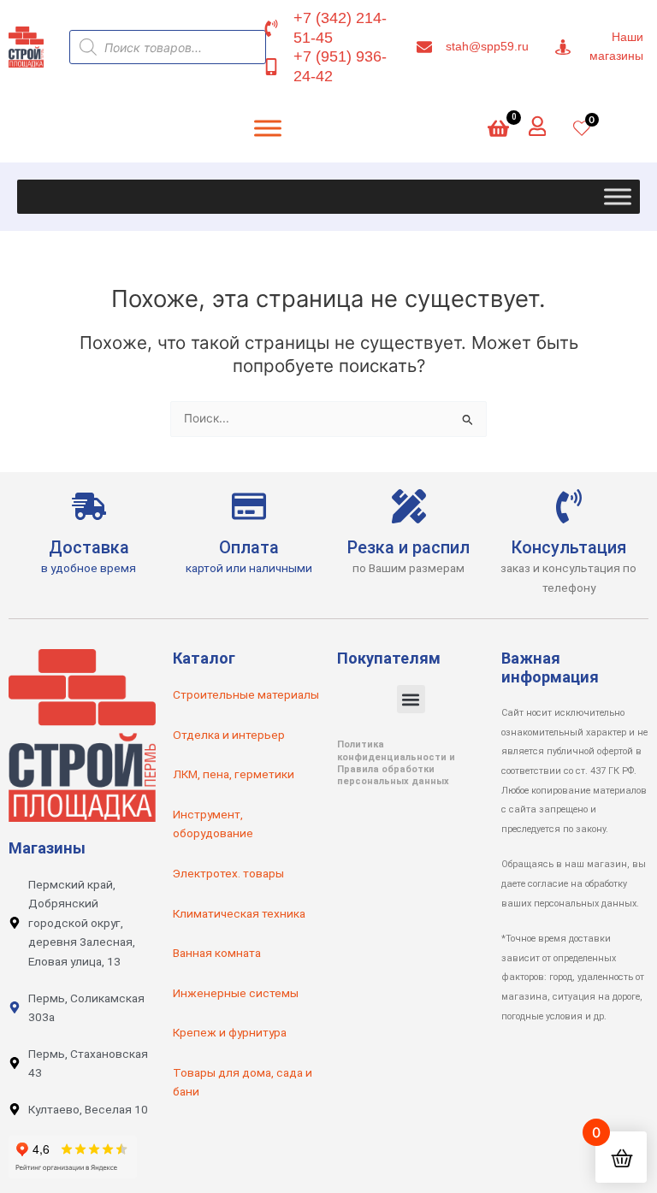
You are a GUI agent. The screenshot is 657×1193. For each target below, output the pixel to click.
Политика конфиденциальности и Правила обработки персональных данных (396, 763)
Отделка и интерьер (229, 734)
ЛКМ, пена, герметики (233, 774)
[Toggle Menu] (617, 197)
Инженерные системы (236, 993)
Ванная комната (217, 953)
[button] (411, 699)
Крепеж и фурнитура (230, 1032)
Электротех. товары (228, 873)
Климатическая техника (239, 913)
